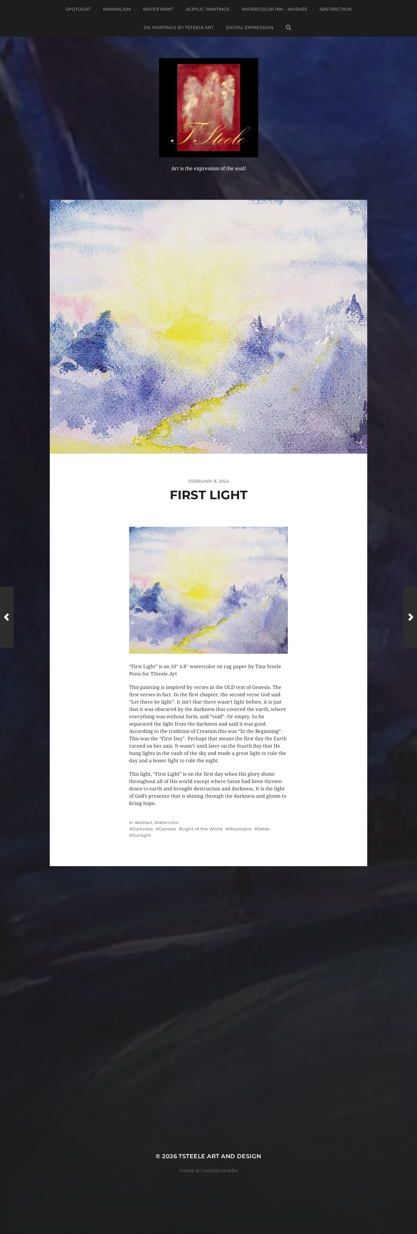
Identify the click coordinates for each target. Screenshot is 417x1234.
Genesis (167, 829)
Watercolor (166, 822)
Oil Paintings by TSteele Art (179, 27)
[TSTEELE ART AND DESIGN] (208, 107)
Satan (263, 829)
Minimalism (117, 9)
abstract (143, 822)
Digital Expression (250, 27)
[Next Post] (410, 617)
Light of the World (202, 829)
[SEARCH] (288, 28)
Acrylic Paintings (208, 9)
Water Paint (158, 9)
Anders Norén (220, 1170)
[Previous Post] (7, 617)
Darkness (142, 829)
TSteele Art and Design (220, 1156)
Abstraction (335, 9)
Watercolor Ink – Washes (274, 9)
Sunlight (141, 835)
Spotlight (78, 9)
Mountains (240, 829)
